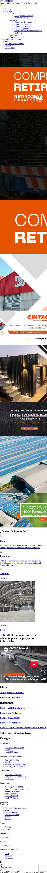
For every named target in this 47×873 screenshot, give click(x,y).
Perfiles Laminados (12, 815)
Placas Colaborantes (22, 29)
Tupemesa (9, 856)
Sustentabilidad (10, 48)
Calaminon (9, 858)
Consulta (8, 827)
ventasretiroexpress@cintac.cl (16, 764)
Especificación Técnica (13, 39)
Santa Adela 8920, (12, 760)
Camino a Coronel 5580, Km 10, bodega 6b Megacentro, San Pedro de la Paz (17, 789)
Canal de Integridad (28, 3)
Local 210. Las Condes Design (16, 777)
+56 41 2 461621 (11, 796)
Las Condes (9, 779)
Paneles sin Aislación (22, 26)
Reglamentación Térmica (14, 44)
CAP (7, 854)
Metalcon (13, 35)
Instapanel (13, 20)
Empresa (8, 9)
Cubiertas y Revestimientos (24, 22)
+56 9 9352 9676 (11, 798)
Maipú (7, 750)
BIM (6, 41)
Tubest (12, 37)
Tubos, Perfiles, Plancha (23, 16)
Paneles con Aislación (22, 24)
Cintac (12, 13)
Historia (8, 846)
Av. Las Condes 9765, (13, 775)
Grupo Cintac (10, 46)
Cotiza (7, 829)
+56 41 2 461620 (11, 794)
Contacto (3, 3)
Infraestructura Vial (21, 18)
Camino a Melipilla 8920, (14, 748)
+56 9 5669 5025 (20, 766)
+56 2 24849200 (6, 1)
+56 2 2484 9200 (11, 752)
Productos (8, 11)
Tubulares (8, 819)
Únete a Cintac (14, 3)
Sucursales (4, 802)
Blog (7, 837)
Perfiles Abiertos (11, 812)
